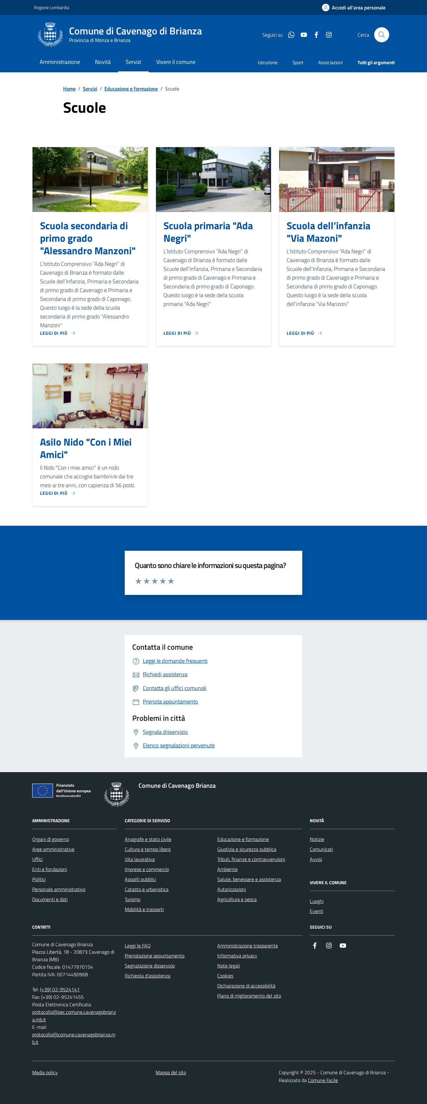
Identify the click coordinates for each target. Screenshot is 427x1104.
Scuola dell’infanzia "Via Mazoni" (328, 232)
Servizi (90, 88)
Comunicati (321, 849)
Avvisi (316, 859)
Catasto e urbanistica (146, 889)
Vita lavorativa (140, 859)
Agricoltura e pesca (237, 899)
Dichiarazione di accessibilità (246, 985)
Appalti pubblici (140, 879)
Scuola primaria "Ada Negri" (208, 232)
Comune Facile (323, 1080)
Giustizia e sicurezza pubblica (246, 849)
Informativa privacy (237, 955)
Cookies (225, 975)
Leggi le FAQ (138, 945)
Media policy (45, 1072)
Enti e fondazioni (49, 869)
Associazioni (330, 62)
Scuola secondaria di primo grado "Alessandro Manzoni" (88, 238)
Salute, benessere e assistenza (249, 879)
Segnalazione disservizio (150, 965)
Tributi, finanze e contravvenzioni (251, 859)
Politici (39, 879)
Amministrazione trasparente (247, 945)
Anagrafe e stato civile (148, 839)
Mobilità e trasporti (144, 909)
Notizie (317, 839)
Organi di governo (50, 839)
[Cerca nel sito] (381, 34)
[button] (353, 7)
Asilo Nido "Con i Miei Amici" (86, 448)
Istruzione (268, 62)
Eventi (316, 911)
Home (69, 88)
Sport (298, 62)
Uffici (37, 859)
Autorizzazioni (231, 889)
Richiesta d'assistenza (147, 975)
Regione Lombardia (51, 7)
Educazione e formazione (131, 88)
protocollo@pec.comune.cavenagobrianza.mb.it (74, 1015)
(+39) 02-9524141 (60, 989)
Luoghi (317, 901)
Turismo (132, 899)
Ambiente (227, 869)
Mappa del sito (171, 1072)
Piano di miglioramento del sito (249, 995)
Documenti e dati (50, 899)
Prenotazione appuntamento (154, 955)
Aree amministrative (53, 849)
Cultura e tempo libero (148, 849)
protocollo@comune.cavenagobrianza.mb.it (73, 1038)
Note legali (228, 965)
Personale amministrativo (58, 889)
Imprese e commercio (147, 869)
